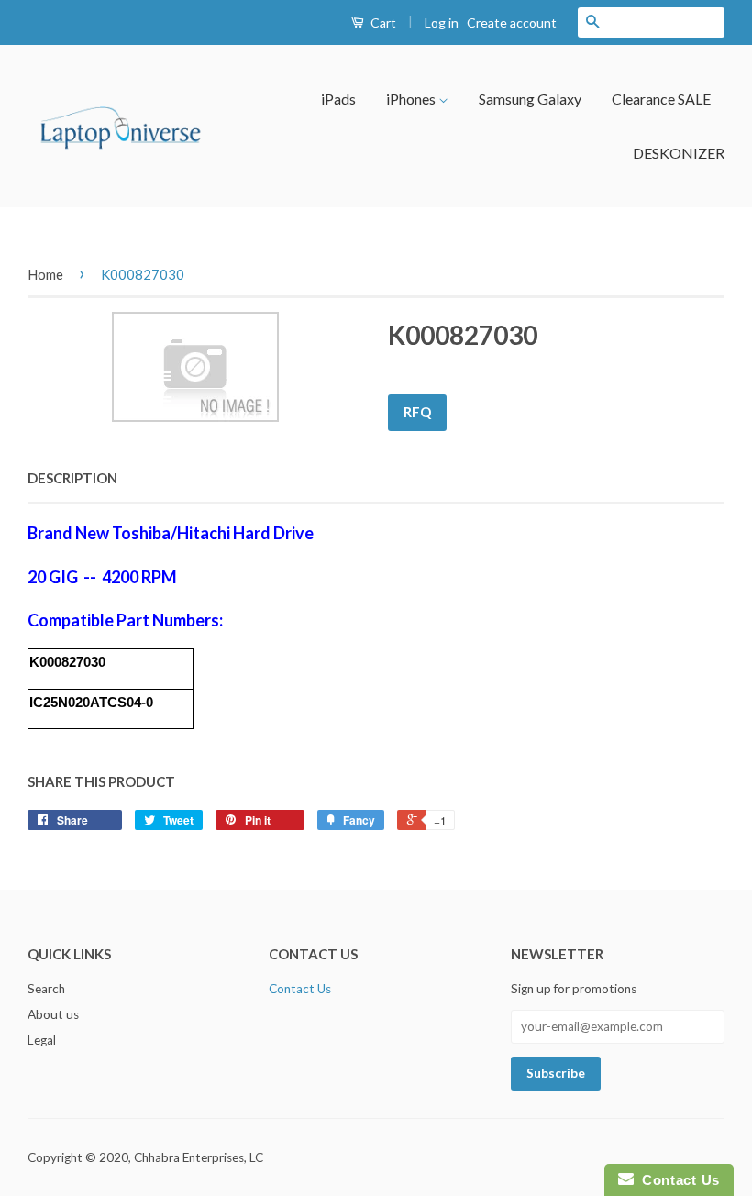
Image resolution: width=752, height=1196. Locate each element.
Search (46, 988)
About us (53, 1014)
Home (45, 274)
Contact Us (300, 988)
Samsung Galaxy (530, 98)
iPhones (412, 98)
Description (72, 478)
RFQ (417, 412)
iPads (338, 98)
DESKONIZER (678, 152)
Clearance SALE (661, 98)
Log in (442, 22)
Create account (512, 22)
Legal (42, 1040)
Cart (382, 22)
